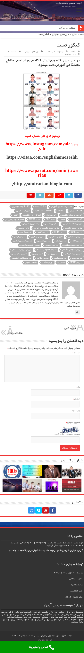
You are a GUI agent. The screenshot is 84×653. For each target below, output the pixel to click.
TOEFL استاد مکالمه (44, 211)
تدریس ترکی (61, 241)
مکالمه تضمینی (31, 263)
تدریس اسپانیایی (75, 237)
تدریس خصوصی (51, 245)
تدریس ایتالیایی (37, 237)
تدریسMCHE (76, 263)
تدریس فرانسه (60, 258)
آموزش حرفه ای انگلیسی (72, 215)
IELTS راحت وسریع (20, 207)
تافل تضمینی (23, 228)
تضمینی (61, 263)
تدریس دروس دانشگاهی (22, 250)
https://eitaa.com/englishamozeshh (42, 157)
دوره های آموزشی (60, 34)
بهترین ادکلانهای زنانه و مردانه (68, 573)
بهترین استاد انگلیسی (73, 228)
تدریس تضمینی (44, 241)
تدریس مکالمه (43, 258)
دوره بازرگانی (47, 263)
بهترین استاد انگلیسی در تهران (46, 228)
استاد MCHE (34, 220)
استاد (62, 220)
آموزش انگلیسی (23, 211)
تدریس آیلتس (25, 232)
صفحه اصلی (78, 34)
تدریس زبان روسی (19, 254)
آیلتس (15, 215)
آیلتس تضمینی (76, 220)
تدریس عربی (77, 258)
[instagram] (31, 510)
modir (73, 52)
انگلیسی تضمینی (51, 224)
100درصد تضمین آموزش (61, 207)
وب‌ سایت (75, 410)
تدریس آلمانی (42, 232)
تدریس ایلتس (19, 237)
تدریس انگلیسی (56, 237)
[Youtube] (45, 510)
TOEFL (61, 211)
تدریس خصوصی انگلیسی (72, 250)
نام (78, 387)
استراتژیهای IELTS (74, 597)
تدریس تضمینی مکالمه (72, 245)
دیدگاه (76, 353)
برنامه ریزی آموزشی (30, 224)
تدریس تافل (77, 241)
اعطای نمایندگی (67, 28)
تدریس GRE (76, 232)
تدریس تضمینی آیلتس (22, 241)
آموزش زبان (51, 215)
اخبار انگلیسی (76, 591)
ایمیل (76, 399)
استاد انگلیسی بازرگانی (14, 220)
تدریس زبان (37, 254)
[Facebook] (52, 510)
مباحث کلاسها (77, 585)
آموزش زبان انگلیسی (32, 215)
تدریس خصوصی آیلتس (30, 245)
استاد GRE (50, 220)
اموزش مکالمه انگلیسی (72, 224)
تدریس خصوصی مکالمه (46, 250)
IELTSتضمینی (76, 211)
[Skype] (38, 510)
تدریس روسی (53, 254)
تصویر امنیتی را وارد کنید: (67, 434)
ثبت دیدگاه (12, 52)
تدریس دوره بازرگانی (73, 254)
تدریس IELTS (60, 232)
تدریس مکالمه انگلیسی (21, 258)
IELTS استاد (40, 207)
